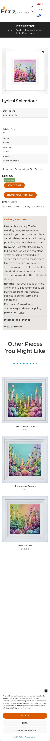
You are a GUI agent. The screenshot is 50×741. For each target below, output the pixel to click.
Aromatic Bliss (25, 545)
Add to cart (14, 185)
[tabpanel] (25, 269)
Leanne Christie (33, 30)
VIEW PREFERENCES (25, 730)
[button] (46, 690)
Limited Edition (37, 207)
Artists (19, 30)
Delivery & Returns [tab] (15, 219)
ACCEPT (25, 715)
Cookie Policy (18, 737)
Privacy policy (30, 737)
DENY (25, 723)
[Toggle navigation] (44, 17)
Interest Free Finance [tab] (17, 319)
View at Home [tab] (13, 326)
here (21, 312)
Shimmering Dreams (25, 486)
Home (9, 30)
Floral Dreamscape (25, 426)
